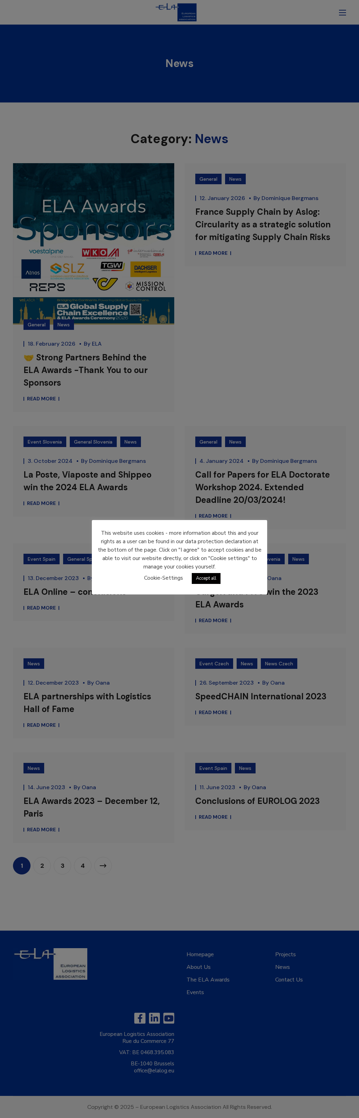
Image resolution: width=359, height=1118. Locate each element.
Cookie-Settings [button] (163, 577)
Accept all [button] (206, 578)
